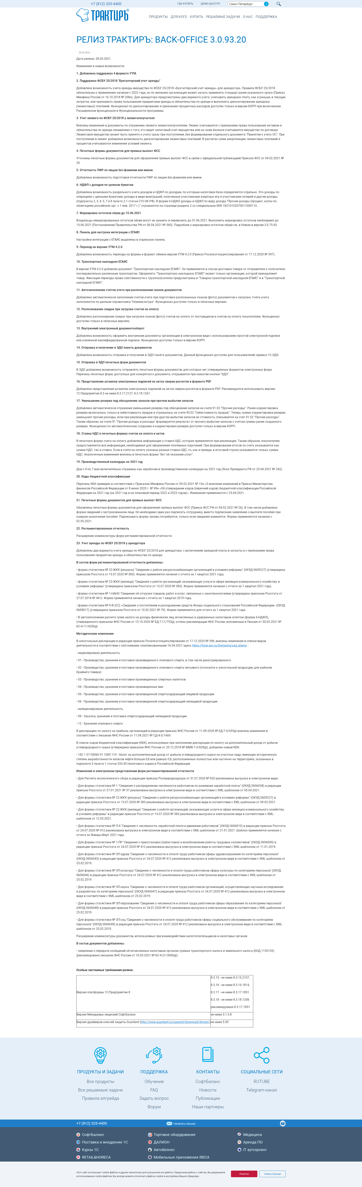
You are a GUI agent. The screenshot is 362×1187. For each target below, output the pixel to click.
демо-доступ (210, 3)
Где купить (185, 3)
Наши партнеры (208, 1106)
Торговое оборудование (175, 1134)
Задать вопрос (154, 1098)
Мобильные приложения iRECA (181, 1157)
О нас (248, 17)
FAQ (154, 1090)
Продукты (158, 17)
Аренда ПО (253, 1142)
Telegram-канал (261, 1090)
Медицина (252, 1134)
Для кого (179, 17)
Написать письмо (185, 1123)
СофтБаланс (208, 1081)
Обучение (154, 1081)
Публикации (208, 1098)
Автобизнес (164, 1149)
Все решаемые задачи (100, 1090)
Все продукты (100, 1081)
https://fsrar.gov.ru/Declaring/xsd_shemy (219, 645)
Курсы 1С (90, 1149)
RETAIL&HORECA (96, 1157)
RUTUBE (262, 1081)
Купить (196, 17)
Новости (207, 1090)
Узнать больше (272, 1174)
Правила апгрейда (100, 1098)
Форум (154, 1106)
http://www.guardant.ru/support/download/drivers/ (175, 1022)
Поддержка (266, 17)
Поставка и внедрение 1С (105, 1142)
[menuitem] (185, 4)
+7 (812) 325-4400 (106, 4)
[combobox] (248, 4)
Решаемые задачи (223, 17)
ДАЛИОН (161, 1142)
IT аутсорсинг (255, 1149)
